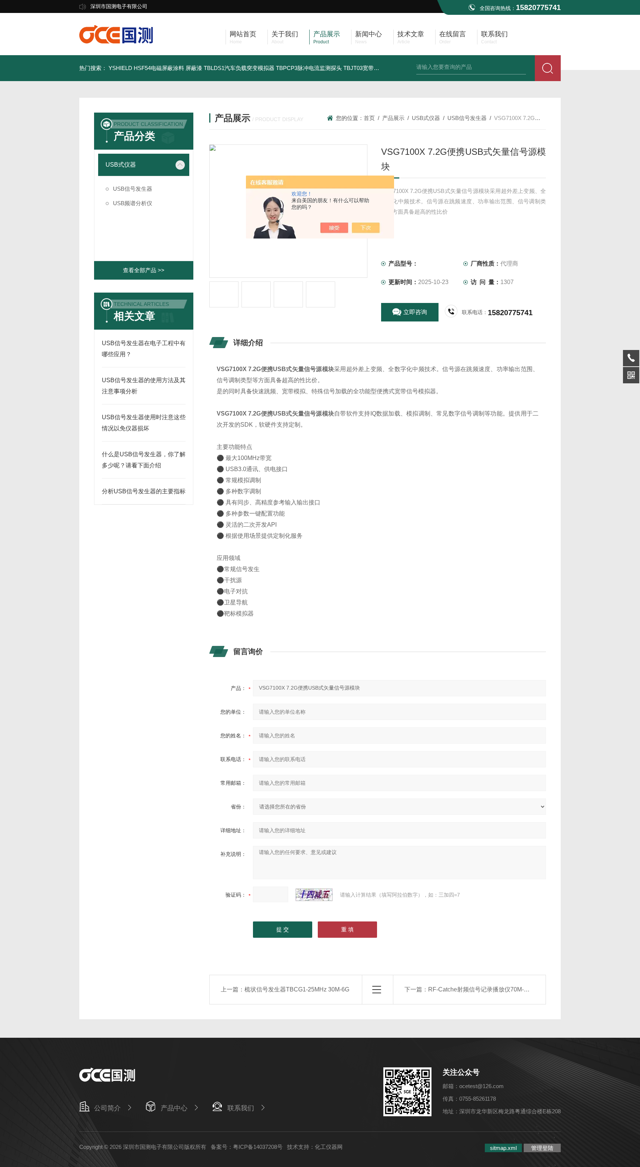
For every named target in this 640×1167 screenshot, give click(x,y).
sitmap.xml (503, 1148)
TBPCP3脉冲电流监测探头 (309, 68)
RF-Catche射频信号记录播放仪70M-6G (479, 989)
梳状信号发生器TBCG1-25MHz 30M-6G (296, 989)
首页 (369, 118)
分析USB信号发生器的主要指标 (144, 491)
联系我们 (240, 1108)
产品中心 (174, 1108)
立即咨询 (415, 312)
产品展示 (393, 118)
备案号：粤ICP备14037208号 (247, 1147)
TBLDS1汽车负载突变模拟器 (239, 68)
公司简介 (107, 1108)
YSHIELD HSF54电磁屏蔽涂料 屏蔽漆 (155, 68)
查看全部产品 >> (143, 270)
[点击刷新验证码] (314, 894)
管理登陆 (542, 1148)
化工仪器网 (329, 1147)
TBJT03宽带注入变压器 (372, 68)
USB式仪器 (121, 164)
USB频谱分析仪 (132, 203)
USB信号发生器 (132, 189)
